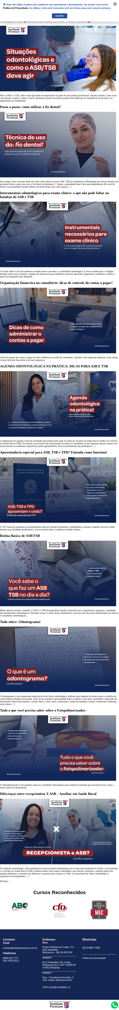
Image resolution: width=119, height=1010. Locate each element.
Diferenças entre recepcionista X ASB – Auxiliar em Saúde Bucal (48, 794)
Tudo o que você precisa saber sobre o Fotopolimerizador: (43, 710)
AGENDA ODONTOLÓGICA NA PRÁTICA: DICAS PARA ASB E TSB (54, 366)
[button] (115, 4)
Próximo (5, 881)
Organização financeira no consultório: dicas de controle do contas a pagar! (56, 283)
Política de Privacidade (15, 8)
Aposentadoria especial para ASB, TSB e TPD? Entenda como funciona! (53, 452)
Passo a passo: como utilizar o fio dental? (30, 107)
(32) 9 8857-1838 (91, 948)
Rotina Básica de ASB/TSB (20, 536)
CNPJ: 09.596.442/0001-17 (57, 987)
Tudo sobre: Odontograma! (20, 622)
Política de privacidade (94, 958)
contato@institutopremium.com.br (20, 948)
